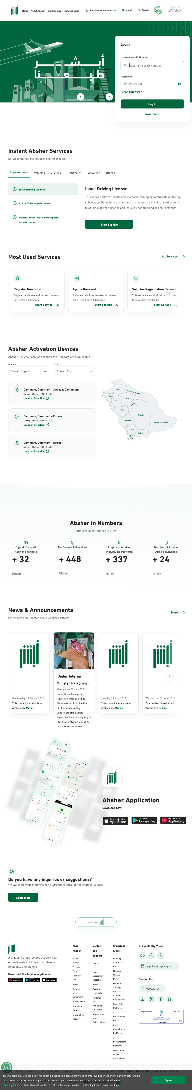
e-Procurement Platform (119, 1041)
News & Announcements (40, 609)
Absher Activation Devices (43, 348)
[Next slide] (109, 97)
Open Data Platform (118, 1006)
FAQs (95, 984)
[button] (52, 393)
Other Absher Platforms (100, 10)
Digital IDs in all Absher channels (26, 547)
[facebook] (160, 999)
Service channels (97, 991)
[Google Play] (144, 820)
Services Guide (71, 10)
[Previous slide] (80, 97)
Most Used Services (34, 256)
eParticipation (55, 10)
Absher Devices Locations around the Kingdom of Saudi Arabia (49, 356)
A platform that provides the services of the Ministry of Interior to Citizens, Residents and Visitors (32, 962)
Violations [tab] (94, 172)
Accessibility (79, 1001)
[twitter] (151, 999)
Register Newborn (27, 289)
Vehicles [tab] (39, 172)
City (56, 364)
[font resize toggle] (151, 955)
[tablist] (96, 172)
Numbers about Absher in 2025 (96, 530)
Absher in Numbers (96, 522)
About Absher (38, 10)
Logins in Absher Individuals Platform (119, 547)
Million (16, 573)
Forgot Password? (131, 91)
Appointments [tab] (19, 172)
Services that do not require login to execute (37, 158)
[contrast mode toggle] (142, 955)
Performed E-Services (72, 547)
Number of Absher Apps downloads (166, 547)
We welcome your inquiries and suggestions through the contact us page (35, 884)
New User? (152, 113)
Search (145, 10)
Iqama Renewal (84, 289)
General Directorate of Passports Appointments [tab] (38, 220)
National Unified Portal (117, 975)
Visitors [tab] (56, 172)
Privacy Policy (76, 969)
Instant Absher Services (40, 150)
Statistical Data (77, 1008)
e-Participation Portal (119, 1016)
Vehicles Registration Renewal (154, 289)
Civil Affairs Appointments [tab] (35, 203)
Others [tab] (110, 172)
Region (12, 364)
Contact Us (23, 897)
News (75, 984)
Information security (78, 1016)
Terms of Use (77, 977)
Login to (91, 922)
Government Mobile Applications (119, 1054)
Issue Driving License (106, 188)
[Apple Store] (115, 820)
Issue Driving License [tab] (32, 189)
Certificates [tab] (74, 172)
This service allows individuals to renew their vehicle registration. (154, 297)
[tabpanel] (96, 206)
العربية (129, 10)
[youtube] (142, 999)
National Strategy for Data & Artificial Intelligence (118, 991)
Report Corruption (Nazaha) (98, 976)
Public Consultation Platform (119, 1029)
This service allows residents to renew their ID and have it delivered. (94, 297)
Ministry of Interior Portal (118, 962)
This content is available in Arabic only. (27, 705)
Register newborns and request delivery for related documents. (36, 297)
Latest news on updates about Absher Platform (39, 617)
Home (25, 10)
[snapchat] (169, 999)
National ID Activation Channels (98, 1003)
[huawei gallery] (173, 820)
